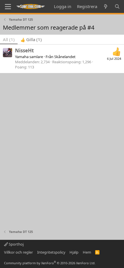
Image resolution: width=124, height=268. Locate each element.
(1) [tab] (9, 39)
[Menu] (8, 6)
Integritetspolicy (51, 252)
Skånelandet (65, 56)
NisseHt (24, 50)
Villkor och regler (18, 252)
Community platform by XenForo (49, 263)
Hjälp (73, 252)
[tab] (31, 39)
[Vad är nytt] (105, 6)
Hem (87, 252)
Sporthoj (16, 244)
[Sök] (117, 6)
